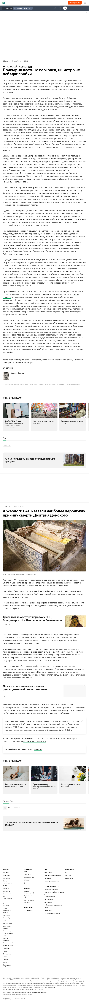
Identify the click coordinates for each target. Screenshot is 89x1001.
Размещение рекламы (51, 881)
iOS (66, 872)
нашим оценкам (45, 213)
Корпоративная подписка (29, 901)
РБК (4, 696)
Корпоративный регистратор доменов (54, 893)
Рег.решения (48, 899)
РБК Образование (7, 897)
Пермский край (8, 943)
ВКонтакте (27, 874)
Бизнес (5, 881)
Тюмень (5, 951)
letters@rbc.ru (52, 987)
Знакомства (48, 902)
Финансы (6, 888)
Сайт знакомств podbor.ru (53, 905)
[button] (16, 417)
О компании (48, 872)
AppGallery (69, 878)
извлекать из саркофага (34, 740)
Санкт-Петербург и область (7, 910)
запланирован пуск (24, 80)
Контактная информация (52, 875)
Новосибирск (7, 918)
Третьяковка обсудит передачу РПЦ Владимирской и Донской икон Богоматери (32, 619)
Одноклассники (29, 877)
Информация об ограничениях (14, 998)
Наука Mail (63, 585)
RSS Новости (28, 910)
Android (68, 875)
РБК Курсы (47, 910)
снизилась (25, 138)
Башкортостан (7, 923)
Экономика (6, 875)
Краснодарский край (8, 934)
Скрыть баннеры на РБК (29, 892)
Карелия (5, 959)
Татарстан (6, 948)
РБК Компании (49, 908)
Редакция (47, 878)
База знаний (7, 894)
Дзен (25, 883)
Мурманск (6, 962)
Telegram (27, 880)
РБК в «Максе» (12, 397)
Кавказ (5, 957)
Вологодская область (7, 927)
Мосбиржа (22, 992)
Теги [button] (4, 438)
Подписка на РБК (28, 896)
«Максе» (38, 748)
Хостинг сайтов (49, 897)
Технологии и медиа (7, 884)
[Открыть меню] (85, 2)
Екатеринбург (7, 915)
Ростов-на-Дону (8, 945)
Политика (6, 872)
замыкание (79, 86)
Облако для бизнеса (51, 889)
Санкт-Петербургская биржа (36, 992)
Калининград (7, 931)
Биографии (6, 891)
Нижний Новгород (6, 939)
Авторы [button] (6, 801)
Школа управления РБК (52, 913)
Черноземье (7, 954)
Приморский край (7, 966)
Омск (4, 921)
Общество (6, 61)
